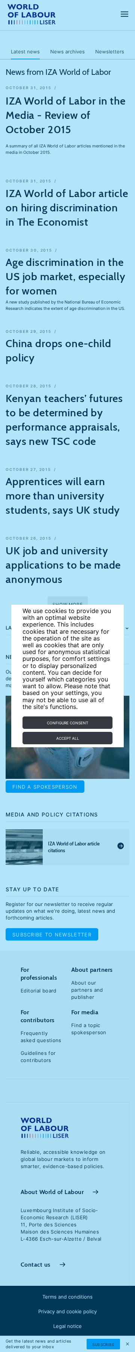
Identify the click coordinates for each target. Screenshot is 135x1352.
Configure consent (67, 723)
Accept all (67, 738)
